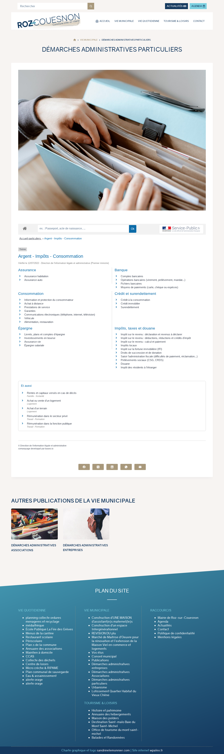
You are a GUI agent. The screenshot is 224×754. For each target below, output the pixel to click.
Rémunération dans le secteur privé (47, 416)
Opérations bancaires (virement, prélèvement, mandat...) (153, 279)
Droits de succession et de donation (141, 352)
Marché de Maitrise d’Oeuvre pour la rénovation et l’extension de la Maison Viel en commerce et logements (115, 643)
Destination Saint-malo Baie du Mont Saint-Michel (113, 724)
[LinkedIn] (112, 467)
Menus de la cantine (40, 633)
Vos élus (98, 652)
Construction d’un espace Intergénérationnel (109, 627)
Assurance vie (32, 341)
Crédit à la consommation (135, 299)
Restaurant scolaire (39, 637)
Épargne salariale (34, 345)
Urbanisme (99, 687)
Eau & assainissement (41, 676)
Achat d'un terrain (37, 408)
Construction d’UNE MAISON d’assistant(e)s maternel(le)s (112, 619)
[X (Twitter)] (98, 467)
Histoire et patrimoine (106, 710)
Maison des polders (105, 718)
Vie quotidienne (148, 21)
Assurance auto (33, 279)
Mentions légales (170, 637)
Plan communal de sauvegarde (47, 672)
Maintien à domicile (39, 652)
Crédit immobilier (130, 303)
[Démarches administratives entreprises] (86, 523)
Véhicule (29, 318)
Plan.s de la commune (41, 645)
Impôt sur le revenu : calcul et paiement (143, 341)
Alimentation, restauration (38, 321)
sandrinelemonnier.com (113, 750)
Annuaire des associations (44, 649)
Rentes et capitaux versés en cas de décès (51, 392)
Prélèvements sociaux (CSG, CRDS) (142, 360)
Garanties (30, 310)
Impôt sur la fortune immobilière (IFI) (141, 349)
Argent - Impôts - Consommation (63, 238)
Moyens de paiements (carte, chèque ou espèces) (149, 287)
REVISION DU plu (104, 633)
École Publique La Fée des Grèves (49, 629)
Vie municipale (124, 21)
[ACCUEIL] (74, 40)
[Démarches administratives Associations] (34, 524)
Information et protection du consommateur (48, 299)
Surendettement (130, 307)
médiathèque (35, 625)
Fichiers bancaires (131, 283)
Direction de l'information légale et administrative (43, 445)
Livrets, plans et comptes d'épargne (44, 334)
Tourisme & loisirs (176, 21)
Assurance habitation (36, 276)
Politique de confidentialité (176, 633)
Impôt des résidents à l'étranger (139, 367)
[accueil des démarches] (25, 228)
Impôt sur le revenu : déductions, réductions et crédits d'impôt (156, 337)
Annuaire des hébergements (111, 714)
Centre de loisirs (37, 664)
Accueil (105, 21)
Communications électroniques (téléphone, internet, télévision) (59, 314)
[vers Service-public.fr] (181, 229)
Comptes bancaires (132, 276)
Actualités (165, 625)
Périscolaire (34, 641)
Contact (199, 21)
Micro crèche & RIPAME (42, 668)
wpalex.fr (156, 750)
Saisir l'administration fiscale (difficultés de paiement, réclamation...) (159, 356)
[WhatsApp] (126, 467)
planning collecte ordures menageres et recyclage (43, 619)
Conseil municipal (104, 656)
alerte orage (34, 680)
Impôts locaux (129, 345)
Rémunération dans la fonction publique (49, 423)
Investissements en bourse (39, 337)
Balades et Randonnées (108, 737)
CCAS (30, 656)
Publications (100, 660)
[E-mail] (140, 467)
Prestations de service (37, 307)
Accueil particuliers (30, 238)
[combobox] (53, 6)
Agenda (163, 621)
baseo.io (49, 448)
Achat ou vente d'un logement (44, 400)
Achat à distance (33, 303)
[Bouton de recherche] (91, 6)
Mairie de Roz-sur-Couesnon (178, 618)
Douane (125, 363)
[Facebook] (84, 467)
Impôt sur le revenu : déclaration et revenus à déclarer (151, 334)
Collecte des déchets (40, 660)
